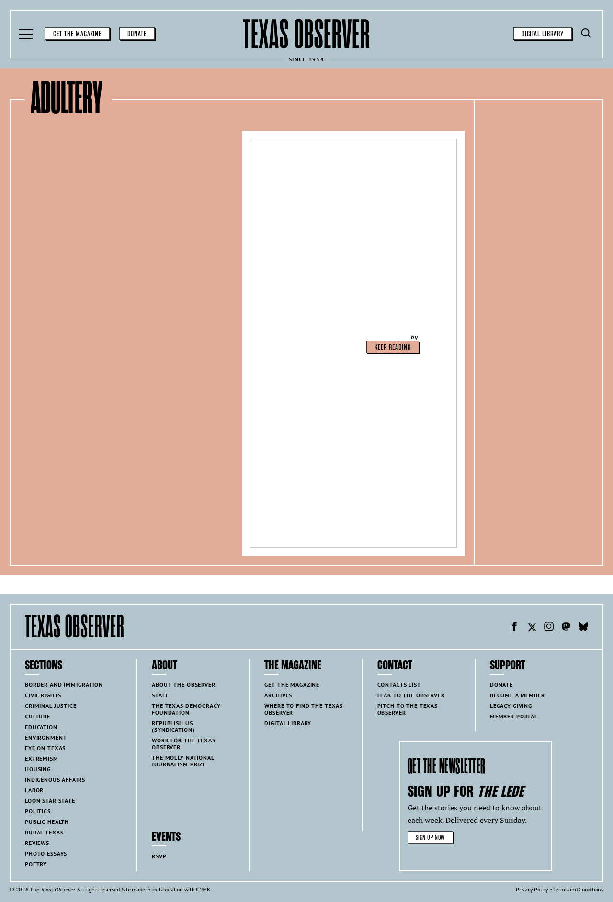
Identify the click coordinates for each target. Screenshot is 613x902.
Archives (278, 695)
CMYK (203, 889)
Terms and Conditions (578, 889)
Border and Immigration (64, 684)
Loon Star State (50, 800)
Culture (37, 716)
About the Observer (183, 684)
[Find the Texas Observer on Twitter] (531, 628)
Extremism (41, 758)
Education (41, 726)
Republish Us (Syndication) (173, 726)
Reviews (37, 842)
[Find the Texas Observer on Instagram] (549, 628)
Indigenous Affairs (55, 779)
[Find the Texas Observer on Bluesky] (583, 628)
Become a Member (517, 695)
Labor (34, 790)
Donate (137, 34)
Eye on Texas (45, 748)
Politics (38, 811)
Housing (38, 769)
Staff (160, 695)
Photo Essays (46, 853)
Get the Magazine (77, 34)
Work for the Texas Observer (183, 744)
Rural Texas (44, 832)
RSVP (159, 856)
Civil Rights (43, 695)
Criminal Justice (51, 705)
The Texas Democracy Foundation (186, 709)
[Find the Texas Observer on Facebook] (514, 628)
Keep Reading (393, 347)
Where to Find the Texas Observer (303, 709)
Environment (46, 737)
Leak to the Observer (411, 695)
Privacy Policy (532, 889)
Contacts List (399, 684)
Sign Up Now (430, 837)
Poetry (36, 863)
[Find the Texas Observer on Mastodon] (566, 628)
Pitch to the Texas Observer (407, 709)
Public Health (47, 821)
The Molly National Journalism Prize (183, 761)
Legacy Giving (511, 705)
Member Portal (514, 716)
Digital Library (543, 34)
